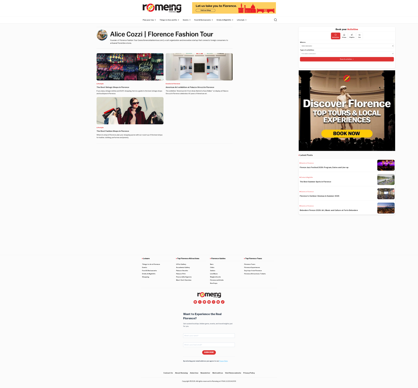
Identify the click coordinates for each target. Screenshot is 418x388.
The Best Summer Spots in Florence (315, 182)
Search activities (346, 59)
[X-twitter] (200, 302)
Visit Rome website (233, 373)
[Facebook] (195, 302)
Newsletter (205, 373)
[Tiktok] (222, 302)
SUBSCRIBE (209, 352)
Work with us (217, 373)
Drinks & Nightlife (307, 177)
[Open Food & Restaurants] (212, 20)
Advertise (194, 373)
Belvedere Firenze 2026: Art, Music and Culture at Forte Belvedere (329, 210)
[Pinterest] (209, 302)
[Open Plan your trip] (155, 20)
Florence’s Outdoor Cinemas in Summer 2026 (319, 196)
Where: (303, 42)
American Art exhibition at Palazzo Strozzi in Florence (190, 87)
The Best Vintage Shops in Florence (113, 87)
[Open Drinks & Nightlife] (232, 20)
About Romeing (181, 373)
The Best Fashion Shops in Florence (113, 131)
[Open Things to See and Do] (178, 20)
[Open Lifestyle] (246, 20)
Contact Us (168, 373)
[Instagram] (213, 302)
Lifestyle (100, 84)
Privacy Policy (223, 361)
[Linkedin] (204, 302)
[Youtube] (218, 302)
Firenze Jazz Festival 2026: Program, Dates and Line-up (324, 167)
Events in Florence (173, 84)
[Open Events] (190, 20)
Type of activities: (307, 50)
